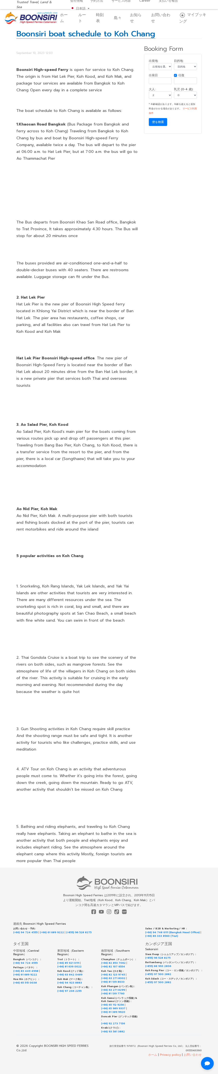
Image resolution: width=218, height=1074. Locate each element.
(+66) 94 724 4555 (25, 932)
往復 (181, 75)
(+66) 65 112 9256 (112, 1005)
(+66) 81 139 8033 (113, 982)
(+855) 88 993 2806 (158, 966)
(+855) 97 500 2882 (158, 974)
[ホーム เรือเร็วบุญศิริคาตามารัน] (109, 883)
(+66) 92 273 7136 (113, 1023)
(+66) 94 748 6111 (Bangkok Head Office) (172, 932)
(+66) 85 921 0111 (68, 963)
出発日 (153, 75)
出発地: (153, 61)
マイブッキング (192, 18)
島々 (118, 18)
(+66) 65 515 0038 (25, 983)
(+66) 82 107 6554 (113, 966)
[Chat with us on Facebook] (207, 1063)
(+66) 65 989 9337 (113, 1008)
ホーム (64, 18)
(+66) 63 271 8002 (113, 978)
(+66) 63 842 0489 (69, 975)
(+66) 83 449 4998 (25, 971)
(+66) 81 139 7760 (113, 993)
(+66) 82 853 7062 (113, 963)
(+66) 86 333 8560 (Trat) (161, 936)
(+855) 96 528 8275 (79, 932)
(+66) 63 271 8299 (113, 990)
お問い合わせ (160, 18)
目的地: (179, 61)
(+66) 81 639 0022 (69, 966)
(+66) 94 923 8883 (69, 983)
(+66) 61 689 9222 (52, 932)
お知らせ (136, 18)
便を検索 (158, 122)
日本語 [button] (81, 8)
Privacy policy (170, 1055)
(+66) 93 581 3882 (113, 1031)
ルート (82, 18)
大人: (152, 89)
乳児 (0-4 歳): (183, 89)
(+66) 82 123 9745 (113, 975)
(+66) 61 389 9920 (113, 1012)
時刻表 (100, 18)
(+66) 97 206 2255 (69, 991)
